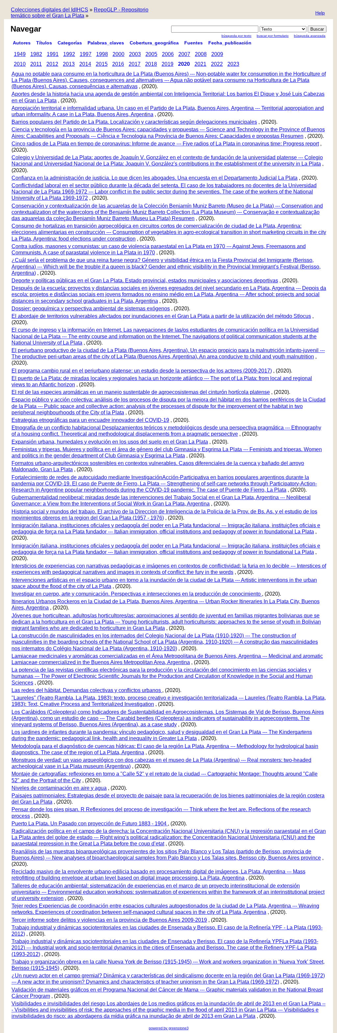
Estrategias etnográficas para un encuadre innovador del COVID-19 (90, 420)
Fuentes (193, 42)
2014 (85, 64)
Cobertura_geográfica (154, 42)
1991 (53, 54)
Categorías (70, 42)
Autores (22, 42)
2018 (151, 64)
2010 (20, 64)
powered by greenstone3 (169, 1028)
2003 (135, 54)
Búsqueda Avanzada (309, 36)
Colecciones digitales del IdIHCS (49, 10)
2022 (217, 64)
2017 (135, 64)
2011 (36, 64)
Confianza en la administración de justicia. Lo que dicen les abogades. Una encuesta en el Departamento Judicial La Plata (155, 178)
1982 (36, 54)
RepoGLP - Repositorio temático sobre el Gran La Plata (79, 12)
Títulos (44, 42)
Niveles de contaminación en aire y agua (59, 788)
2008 (201, 54)
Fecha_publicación (229, 42)
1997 (85, 54)
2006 (168, 54)
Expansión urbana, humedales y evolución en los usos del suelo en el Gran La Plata (110, 442)
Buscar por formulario (273, 36)
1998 (102, 54)
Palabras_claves (106, 42)
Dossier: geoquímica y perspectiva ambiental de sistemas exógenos (91, 308)
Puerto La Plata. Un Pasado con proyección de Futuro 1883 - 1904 (90, 823)
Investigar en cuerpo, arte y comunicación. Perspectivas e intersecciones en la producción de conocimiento (137, 594)
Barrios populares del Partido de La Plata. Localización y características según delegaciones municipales (134, 122)
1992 (69, 54)
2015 (102, 64)
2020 (184, 64)
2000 (118, 54)
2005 (151, 54)
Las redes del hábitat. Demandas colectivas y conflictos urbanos (87, 690)
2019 (167, 64)
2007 (184, 54)
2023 (233, 64)
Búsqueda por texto (236, 36)
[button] (320, 13)
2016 (118, 64)
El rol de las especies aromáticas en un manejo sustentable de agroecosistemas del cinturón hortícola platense (141, 392)
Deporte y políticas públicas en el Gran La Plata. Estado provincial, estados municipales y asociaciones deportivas (145, 280)
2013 (69, 64)
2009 (217, 54)
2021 (200, 64)
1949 (20, 54)
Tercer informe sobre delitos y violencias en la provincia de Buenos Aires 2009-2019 (109, 920)
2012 (52, 64)
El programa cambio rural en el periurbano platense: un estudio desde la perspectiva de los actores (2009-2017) (142, 371)
